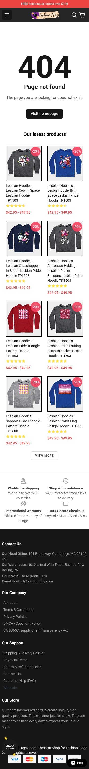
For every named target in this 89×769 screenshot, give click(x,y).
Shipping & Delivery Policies (24, 653)
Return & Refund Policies (22, 667)
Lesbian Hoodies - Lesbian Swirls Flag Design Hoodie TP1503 (64, 421)
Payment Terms (15, 660)
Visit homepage (44, 113)
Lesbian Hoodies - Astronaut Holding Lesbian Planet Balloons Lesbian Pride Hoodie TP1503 (64, 270)
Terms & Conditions (18, 610)
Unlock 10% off (10, 747)
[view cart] (82, 15)
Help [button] (80, 763)
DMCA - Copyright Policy (22, 623)
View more (44, 455)
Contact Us (12, 674)
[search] (74, 15)
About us (10, 603)
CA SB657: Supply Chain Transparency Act (35, 630)
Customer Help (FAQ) (19, 681)
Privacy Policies (15, 617)
